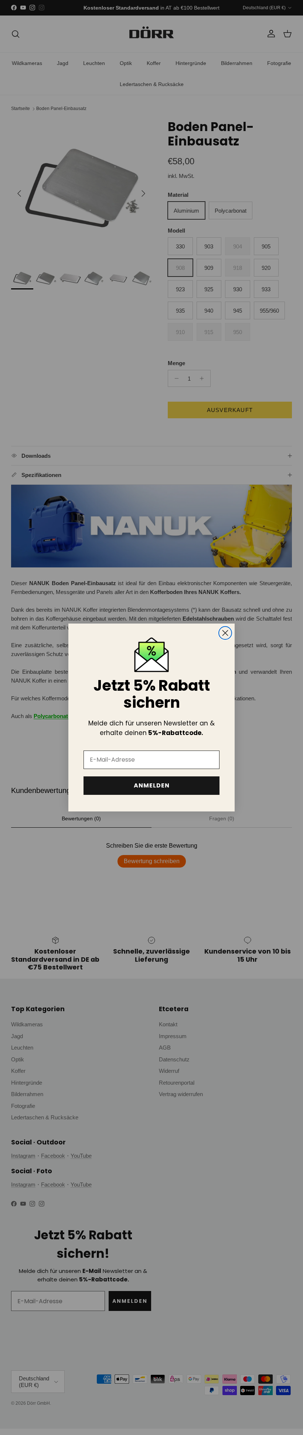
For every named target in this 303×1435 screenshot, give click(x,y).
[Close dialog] (225, 632)
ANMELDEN (152, 785)
